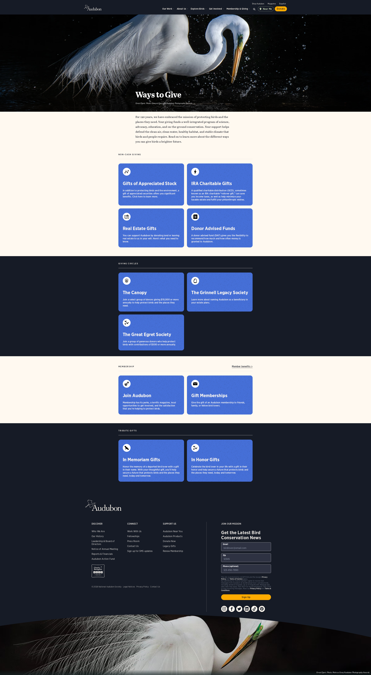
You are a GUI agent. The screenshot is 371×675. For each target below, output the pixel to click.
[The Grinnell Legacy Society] (220, 292)
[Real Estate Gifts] (151, 227)
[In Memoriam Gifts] (151, 461)
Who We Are (98, 531)
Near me (267, 9)
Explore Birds (197, 8)
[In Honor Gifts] (220, 461)
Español (282, 4)
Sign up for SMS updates (140, 551)
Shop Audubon (258, 4)
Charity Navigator (98, 570)
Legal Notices (129, 587)
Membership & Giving (237, 8)
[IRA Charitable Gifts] (220, 184)
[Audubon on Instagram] (224, 609)
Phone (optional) (231, 566)
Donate (281, 8)
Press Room (133, 541)
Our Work (167, 8)
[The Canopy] (151, 292)
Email (225, 544)
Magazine (272, 4)
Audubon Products (172, 536)
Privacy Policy (142, 587)
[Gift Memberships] (220, 395)
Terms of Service (236, 579)
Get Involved (215, 8)
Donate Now (169, 541)
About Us (181, 8)
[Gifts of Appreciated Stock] (151, 184)
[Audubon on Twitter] (239, 609)
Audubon (92, 7)
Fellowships (133, 536)
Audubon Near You (173, 531)
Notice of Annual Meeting (105, 549)
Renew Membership (173, 551)
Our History (98, 536)
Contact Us (133, 546)
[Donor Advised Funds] (220, 227)
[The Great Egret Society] (151, 332)
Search (254, 8)
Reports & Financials (102, 554)
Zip (224, 555)
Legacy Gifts (169, 546)
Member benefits (241, 366)
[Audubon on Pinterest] (262, 609)
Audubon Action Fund (103, 559)
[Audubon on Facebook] (232, 609)
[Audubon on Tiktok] (254, 609)
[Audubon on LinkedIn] (247, 609)
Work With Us (134, 531)
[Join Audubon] (151, 395)
